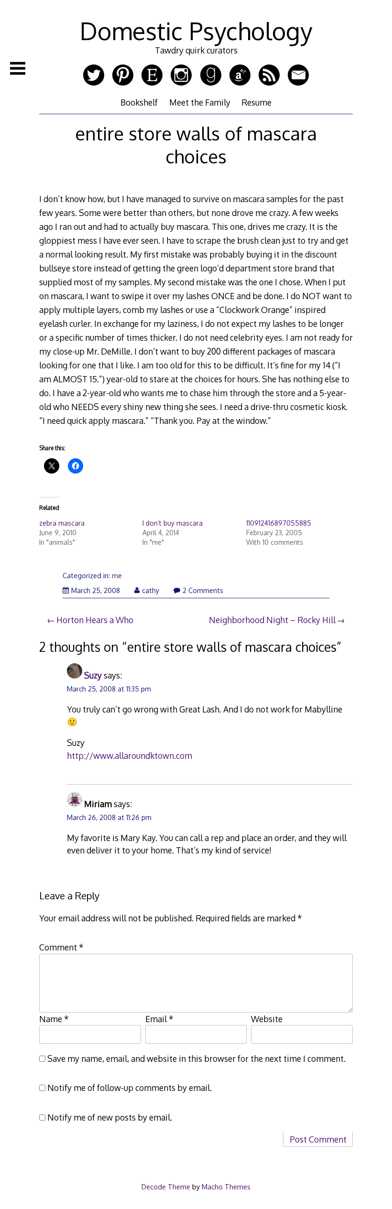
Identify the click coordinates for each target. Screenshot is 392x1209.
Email (159, 1019)
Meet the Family (199, 102)
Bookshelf (139, 102)
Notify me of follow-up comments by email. (129, 1087)
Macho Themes (226, 1186)
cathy (150, 590)
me (117, 576)
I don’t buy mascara (172, 523)
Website (267, 1019)
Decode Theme (166, 1186)
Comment (61, 947)
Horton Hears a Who (94, 620)
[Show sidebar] (17, 68)
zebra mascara (62, 523)
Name (54, 1019)
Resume (256, 102)
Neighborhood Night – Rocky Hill (272, 620)
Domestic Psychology (196, 30)
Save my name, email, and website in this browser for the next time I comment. (196, 1058)
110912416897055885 (278, 523)
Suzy (93, 675)
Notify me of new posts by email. (109, 1117)
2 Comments (203, 590)
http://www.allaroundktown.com (129, 755)
